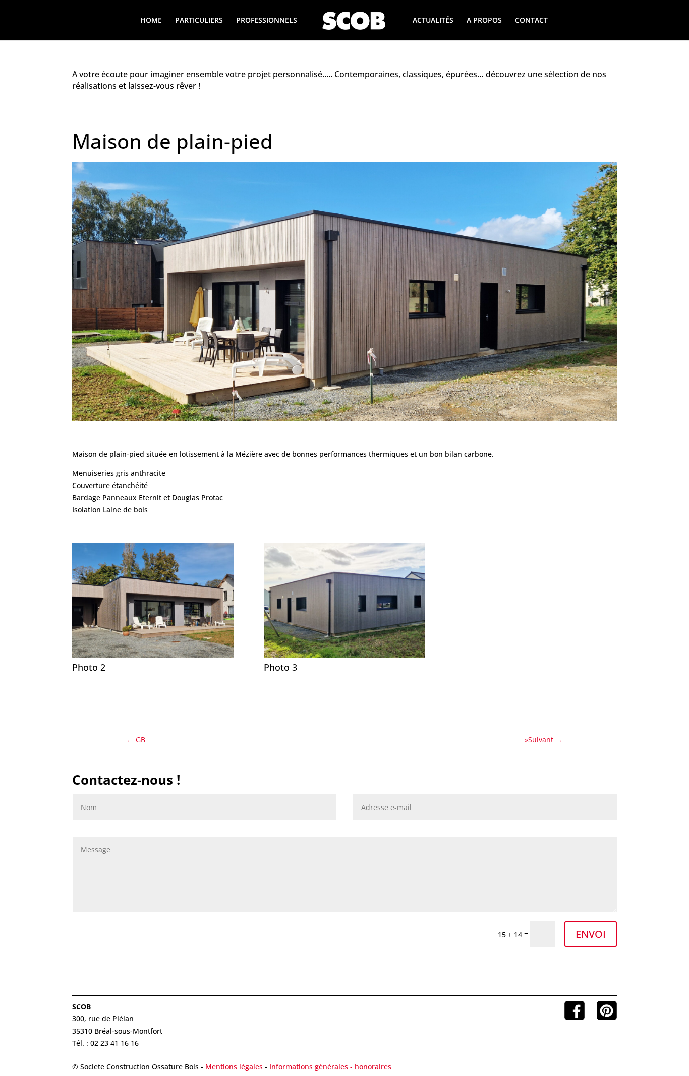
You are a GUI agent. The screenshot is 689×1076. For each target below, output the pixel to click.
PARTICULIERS (199, 21)
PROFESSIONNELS (266, 21)
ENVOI (591, 934)
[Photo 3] (344, 657)
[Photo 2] (153, 657)
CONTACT (531, 21)
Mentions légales (234, 1066)
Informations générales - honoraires (330, 1066)
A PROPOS (484, 21)
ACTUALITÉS (433, 21)
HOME (151, 21)
